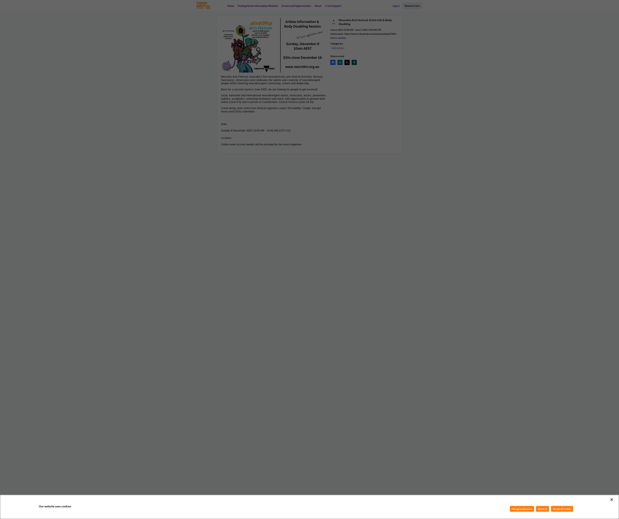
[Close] (611, 499)
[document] (309, 507)
